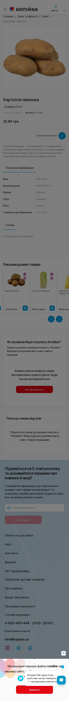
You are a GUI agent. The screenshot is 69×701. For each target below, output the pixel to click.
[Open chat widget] (61, 680)
